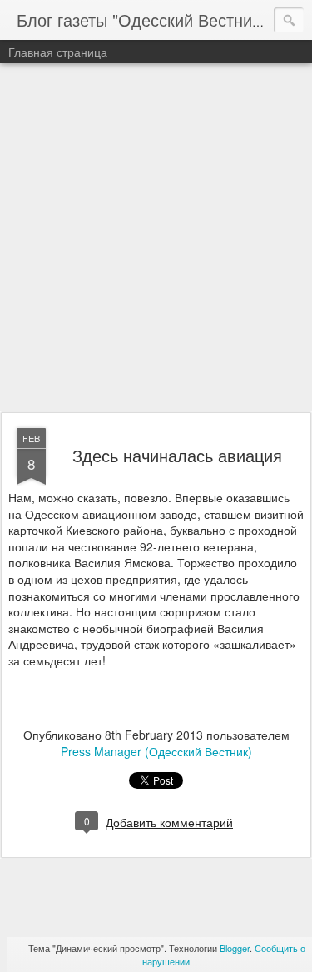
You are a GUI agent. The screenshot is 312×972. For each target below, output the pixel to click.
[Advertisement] (156, 238)
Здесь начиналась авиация (177, 455)
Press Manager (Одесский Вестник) (156, 751)
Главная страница (57, 51)
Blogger (235, 948)
